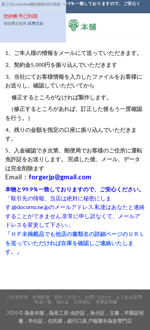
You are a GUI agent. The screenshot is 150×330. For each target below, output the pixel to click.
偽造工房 (58, 313)
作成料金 (41, 297)
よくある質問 (129, 297)
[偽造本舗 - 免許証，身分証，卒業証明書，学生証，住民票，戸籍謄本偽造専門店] (75, 25)
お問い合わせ (98, 297)
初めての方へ (67, 297)
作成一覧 (43, 301)
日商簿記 (82, 301)
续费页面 (35, 23)
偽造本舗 (34, 313)
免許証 (62, 301)
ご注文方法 (17, 297)
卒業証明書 (107, 301)
